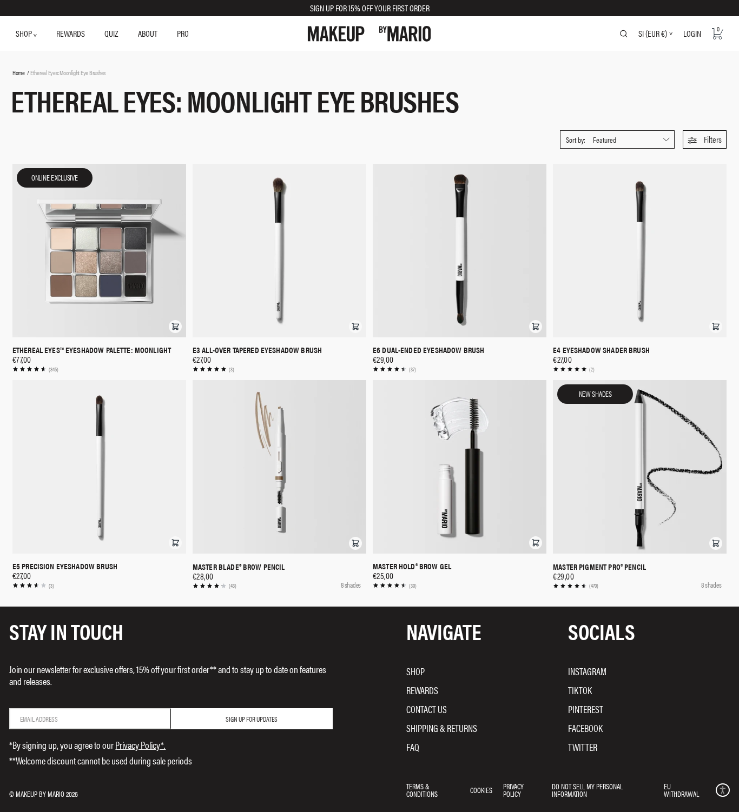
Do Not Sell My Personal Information (587, 789)
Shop (415, 671)
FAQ (412, 747)
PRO (183, 33)
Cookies (481, 790)
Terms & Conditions (422, 789)
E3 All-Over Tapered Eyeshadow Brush (257, 349)
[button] (705, 139)
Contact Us (426, 709)
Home (18, 72)
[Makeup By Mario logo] (369, 34)
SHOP (25, 33)
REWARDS (70, 33)
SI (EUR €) (652, 33)
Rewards (422, 690)
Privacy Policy (513, 789)
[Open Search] (624, 33)
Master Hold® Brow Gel (412, 566)
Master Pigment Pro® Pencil (599, 566)
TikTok (580, 690)
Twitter (582, 747)
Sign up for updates (252, 719)
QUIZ (111, 33)
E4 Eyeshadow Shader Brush (601, 349)
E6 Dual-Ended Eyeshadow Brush (428, 349)
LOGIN (692, 33)
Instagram (587, 671)
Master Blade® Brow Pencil (239, 566)
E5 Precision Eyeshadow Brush (64, 566)
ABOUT (147, 33)
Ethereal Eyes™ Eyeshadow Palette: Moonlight (91, 349)
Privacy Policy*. (140, 744)
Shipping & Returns (441, 728)
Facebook (585, 728)
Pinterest (585, 709)
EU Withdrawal (681, 789)
